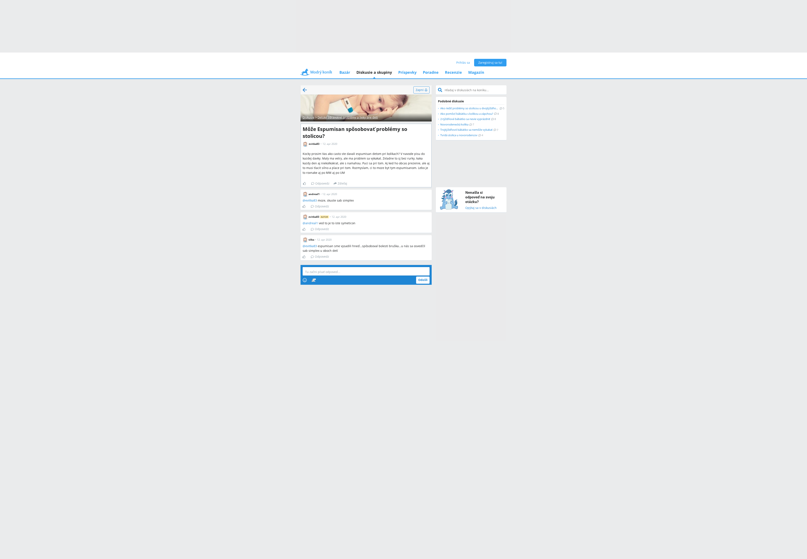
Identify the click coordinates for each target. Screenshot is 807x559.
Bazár (344, 72)
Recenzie (453, 72)
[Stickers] (313, 280)
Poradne (431, 72)
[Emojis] (305, 280)
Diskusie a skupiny (374, 72)
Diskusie (308, 117)
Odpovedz (322, 183)
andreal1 (311, 223)
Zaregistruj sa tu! (490, 63)
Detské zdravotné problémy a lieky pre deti (348, 117)
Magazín (476, 72)
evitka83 (311, 200)
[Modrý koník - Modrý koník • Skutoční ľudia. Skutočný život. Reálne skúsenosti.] (316, 73)
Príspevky (407, 72)
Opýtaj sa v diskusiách (481, 208)
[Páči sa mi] (306, 183)
